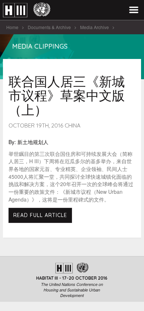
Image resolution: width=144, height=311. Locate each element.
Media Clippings (40, 46)
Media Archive (94, 27)
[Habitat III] (26, 10)
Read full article (40, 215)
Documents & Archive (49, 27)
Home (12, 27)
